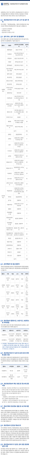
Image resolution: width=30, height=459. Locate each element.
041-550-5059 (27, 306)
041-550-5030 (27, 299)
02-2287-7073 (26, 285)
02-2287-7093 (26, 292)
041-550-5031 (19, 400)
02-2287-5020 (26, 279)
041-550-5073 (27, 313)
